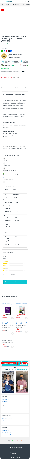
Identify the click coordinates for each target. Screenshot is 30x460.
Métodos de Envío (6, 420)
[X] (9, 51)
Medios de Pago (5, 430)
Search (22, 1)
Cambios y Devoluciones (7, 434)
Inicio (2, 4)
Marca (7, 4)
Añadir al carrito (16, 457)
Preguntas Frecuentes (7, 418)
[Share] (11, 51)
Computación (13, 148)
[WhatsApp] (2, 51)
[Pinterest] (7, 51)
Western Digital (15, 4)
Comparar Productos (6, 411)
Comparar (5, 48)
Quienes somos (5, 399)
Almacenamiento (6, 148)
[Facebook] (4, 51)
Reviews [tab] (27, 87)
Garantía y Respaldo (6, 432)
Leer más (12, 318)
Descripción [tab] (4, 87)
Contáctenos (5, 401)
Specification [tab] (16, 87)
